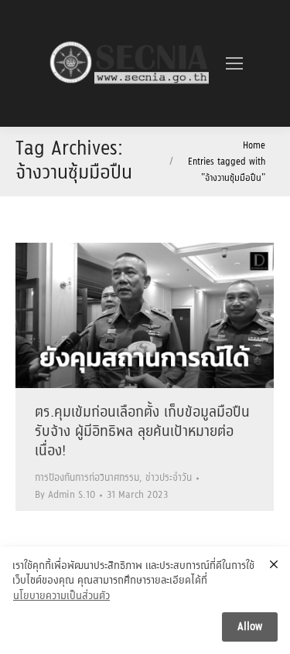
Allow (249, 626)
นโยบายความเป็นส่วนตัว (61, 597)
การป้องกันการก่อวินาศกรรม (87, 478)
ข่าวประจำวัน (168, 478)
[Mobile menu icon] (234, 63)
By (65, 495)
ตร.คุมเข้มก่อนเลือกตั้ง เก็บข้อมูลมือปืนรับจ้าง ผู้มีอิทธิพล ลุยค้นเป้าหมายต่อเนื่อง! (142, 432)
